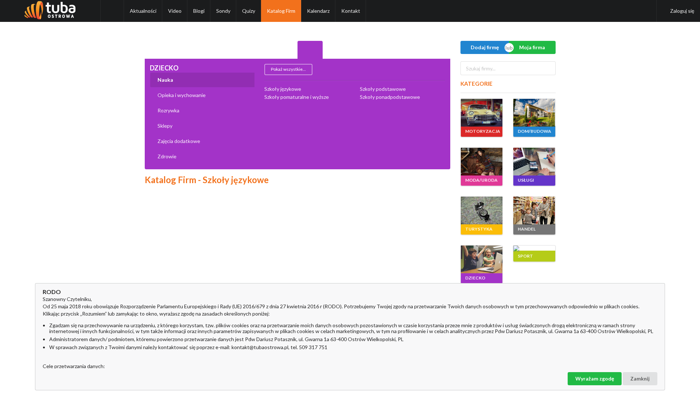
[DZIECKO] (481, 259)
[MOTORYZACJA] (481, 113)
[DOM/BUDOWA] (534, 113)
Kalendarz (318, 11)
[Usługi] (233, 50)
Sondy (223, 11)
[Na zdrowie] (437, 50)
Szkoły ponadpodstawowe (390, 97)
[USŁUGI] (534, 161)
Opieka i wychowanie (182, 95)
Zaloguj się (682, 11)
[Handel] (285, 50)
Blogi (199, 11)
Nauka (165, 80)
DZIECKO (164, 68)
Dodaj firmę (485, 47)
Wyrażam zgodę (594, 378)
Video (175, 11)
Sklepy (165, 126)
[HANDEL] (534, 210)
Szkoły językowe (282, 89)
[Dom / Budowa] (182, 50)
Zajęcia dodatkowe (179, 141)
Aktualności (143, 11)
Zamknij (640, 378)
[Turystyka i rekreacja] (259, 50)
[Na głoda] (412, 50)
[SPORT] (534, 248)
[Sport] (335, 50)
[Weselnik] (386, 50)
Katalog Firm (281, 11)
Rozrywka (168, 110)
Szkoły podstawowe (383, 89)
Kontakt (350, 11)
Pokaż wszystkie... (288, 69)
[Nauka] (361, 50)
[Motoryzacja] (157, 50)
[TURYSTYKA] (481, 210)
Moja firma (532, 47)
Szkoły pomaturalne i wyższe (296, 97)
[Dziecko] (310, 50)
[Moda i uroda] (208, 50)
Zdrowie (167, 156)
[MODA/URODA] (481, 161)
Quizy (248, 11)
